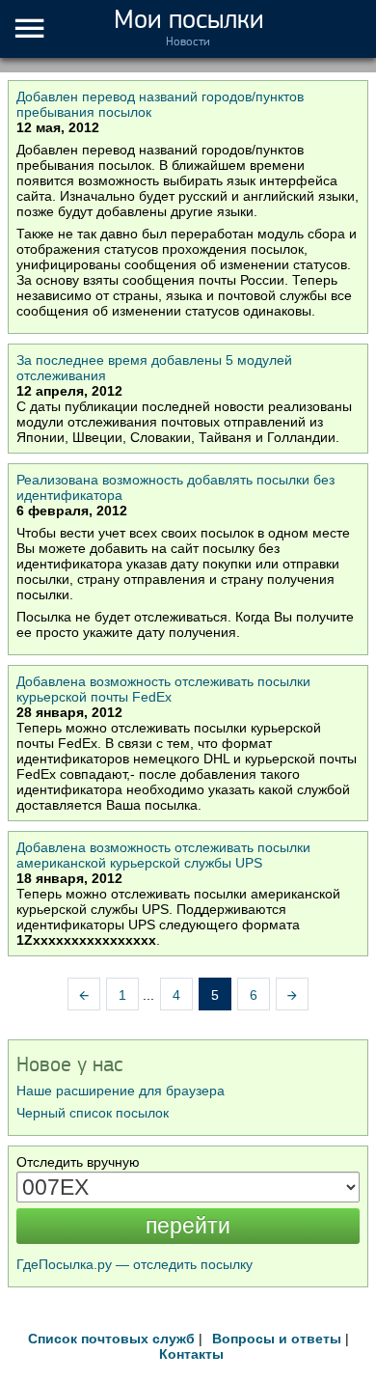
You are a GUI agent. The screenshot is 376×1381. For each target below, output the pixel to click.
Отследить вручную (78, 1162)
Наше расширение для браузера (120, 1090)
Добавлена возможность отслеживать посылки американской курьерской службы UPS (163, 855)
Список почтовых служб (111, 1338)
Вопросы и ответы (276, 1338)
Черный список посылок (92, 1112)
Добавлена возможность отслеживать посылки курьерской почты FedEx (163, 689)
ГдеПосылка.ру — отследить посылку (134, 1264)
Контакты (191, 1354)
